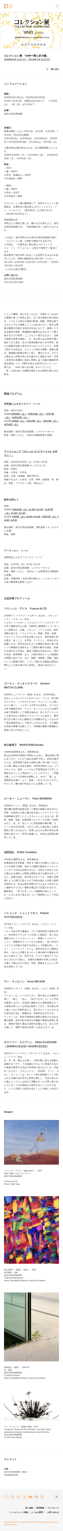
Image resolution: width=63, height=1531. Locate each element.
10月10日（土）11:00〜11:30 (27, 509)
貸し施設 (29, 1508)
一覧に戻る (54, 69)
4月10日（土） (11, 424)
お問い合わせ (53, 1512)
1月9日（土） (18, 421)
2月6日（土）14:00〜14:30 (26, 516)
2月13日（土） (34, 421)
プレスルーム (53, 1508)
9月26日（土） (19, 414)
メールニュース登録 (19, 1512)
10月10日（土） (36, 414)
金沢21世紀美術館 (8, 6)
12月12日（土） (20, 417)
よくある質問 (37, 1512)
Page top (55, 1497)
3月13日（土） (50, 421)
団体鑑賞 (40, 1508)
